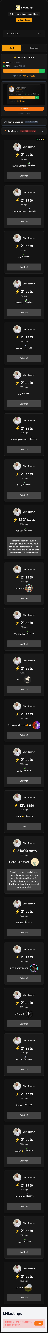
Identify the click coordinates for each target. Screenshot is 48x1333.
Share (25, 109)
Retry (38, 1323)
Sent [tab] (11, 48)
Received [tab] (34, 48)
